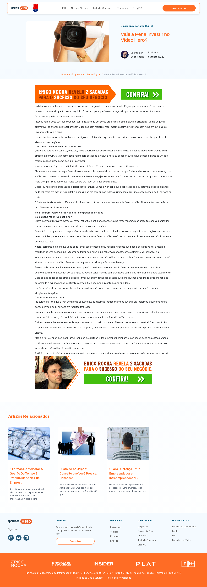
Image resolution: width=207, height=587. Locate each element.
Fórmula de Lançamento (184, 526)
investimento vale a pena (48, 131)
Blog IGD (137, 8)
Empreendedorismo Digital (137, 25)
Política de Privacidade (119, 577)
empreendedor (57, 231)
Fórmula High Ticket (182, 540)
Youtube (114, 531)
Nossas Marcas (79, 8)
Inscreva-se (179, 8)
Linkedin (114, 540)
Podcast (114, 536)
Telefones (122, 8)
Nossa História (145, 531)
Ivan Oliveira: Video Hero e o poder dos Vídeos (77, 212)
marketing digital (64, 191)
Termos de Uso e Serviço (89, 577)
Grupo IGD (143, 526)
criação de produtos (157, 231)
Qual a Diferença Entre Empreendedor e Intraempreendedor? (124, 473)
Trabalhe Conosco (102, 8)
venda (150, 342)
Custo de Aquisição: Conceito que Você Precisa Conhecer (78, 473)
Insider (175, 531)
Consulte (75, 541)
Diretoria (142, 535)
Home (64, 74)
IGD (64, 8)
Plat (174, 535)
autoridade (41, 348)
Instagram (115, 527)
